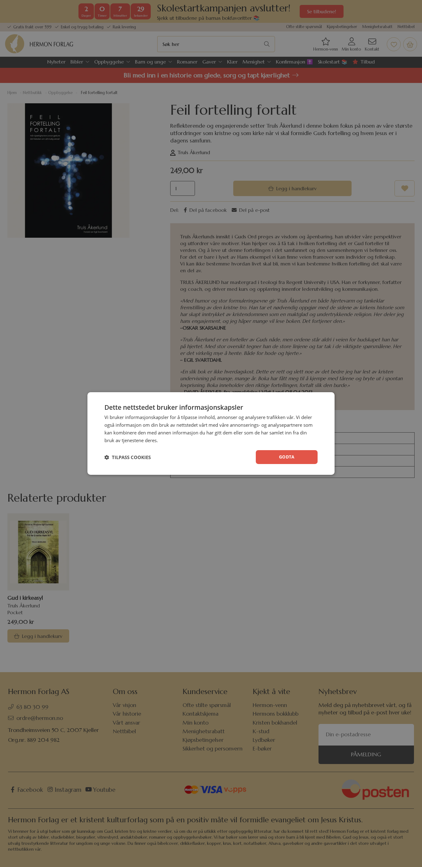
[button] (127, 457)
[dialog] (211, 433)
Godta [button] (286, 457)
